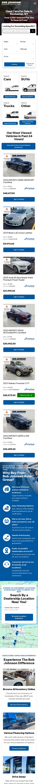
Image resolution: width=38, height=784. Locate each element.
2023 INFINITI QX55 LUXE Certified (16, 437)
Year (6, 49)
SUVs (25, 79)
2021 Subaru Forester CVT (16, 383)
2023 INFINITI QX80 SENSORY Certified (18, 181)
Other (26, 106)
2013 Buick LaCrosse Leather (17, 232)
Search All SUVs (27, 96)
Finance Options (19, 748)
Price (6, 56)
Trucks (9, 106)
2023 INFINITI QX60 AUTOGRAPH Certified (14, 331)
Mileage (23, 49)
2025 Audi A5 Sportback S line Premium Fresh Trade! (18, 278)
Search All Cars (10, 96)
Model (23, 42)
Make (6, 42)
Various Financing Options (19, 733)
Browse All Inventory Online (19, 689)
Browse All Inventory (19, 705)
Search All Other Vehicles (27, 122)
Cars (7, 79)
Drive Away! (19, 776)
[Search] (32, 31)
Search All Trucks (10, 123)
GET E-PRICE (19, 199)
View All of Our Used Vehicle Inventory (18, 146)
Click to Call (25, 395)
